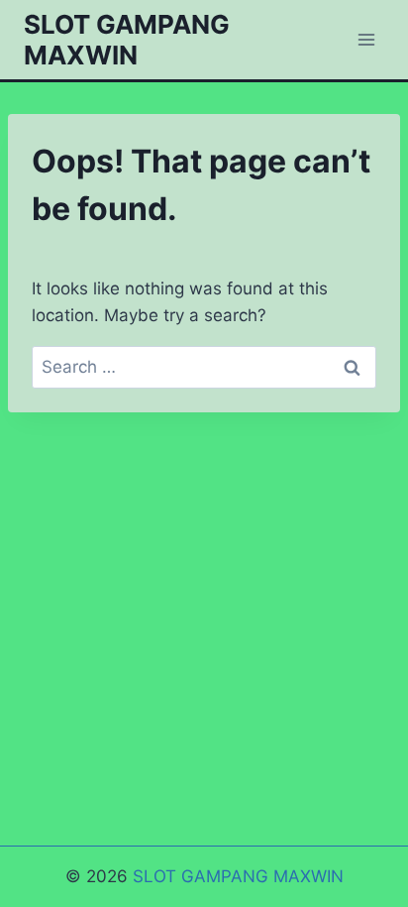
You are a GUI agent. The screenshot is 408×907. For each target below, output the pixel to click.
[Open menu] (366, 39)
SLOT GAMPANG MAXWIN (238, 876)
